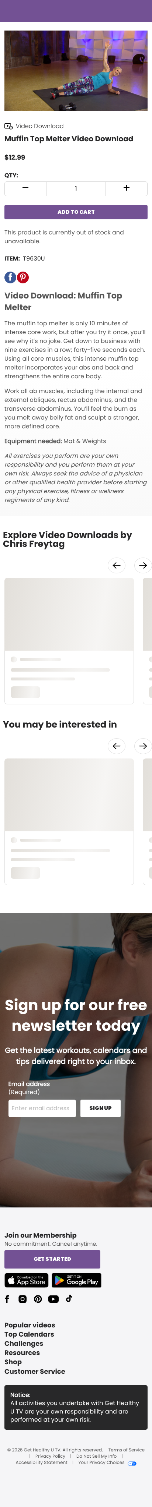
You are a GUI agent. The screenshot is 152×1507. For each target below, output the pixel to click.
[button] (25, 189)
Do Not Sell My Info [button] (96, 1457)
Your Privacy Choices (101, 1463)
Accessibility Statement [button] (41, 1463)
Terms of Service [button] (126, 1450)
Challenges (23, 1343)
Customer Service (34, 1371)
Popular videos (29, 1325)
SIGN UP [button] (100, 1108)
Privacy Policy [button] (50, 1457)
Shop (13, 1362)
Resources (22, 1353)
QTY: (11, 175)
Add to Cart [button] (76, 212)
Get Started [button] (52, 1259)
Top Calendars (29, 1334)
